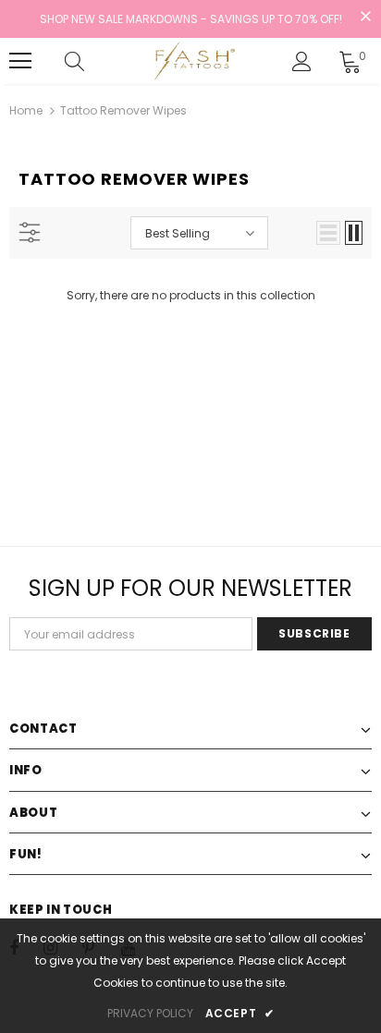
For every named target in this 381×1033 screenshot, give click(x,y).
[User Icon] (302, 61)
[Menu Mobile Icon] (20, 61)
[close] (365, 17)
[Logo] (193, 61)
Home (26, 110)
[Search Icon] (92, 61)
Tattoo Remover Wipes (123, 110)
